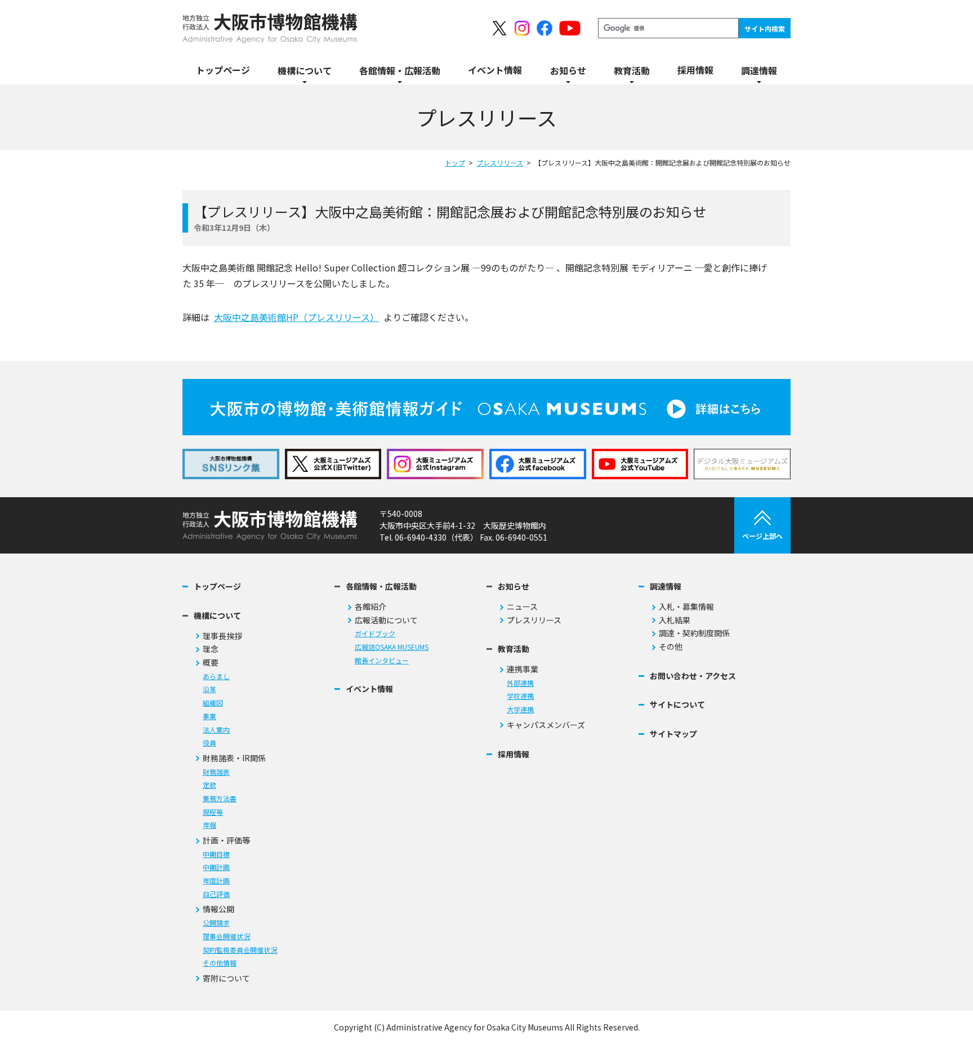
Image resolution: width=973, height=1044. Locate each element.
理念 (210, 649)
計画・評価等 (226, 840)
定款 (209, 785)
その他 (670, 647)
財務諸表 (216, 772)
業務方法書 (219, 799)
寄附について (226, 978)
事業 (209, 716)
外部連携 (520, 683)
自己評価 (216, 894)
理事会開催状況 (226, 937)
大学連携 (520, 710)
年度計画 (216, 881)
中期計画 (216, 867)
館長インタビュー (382, 661)
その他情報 (219, 963)
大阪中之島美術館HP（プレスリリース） (296, 317)
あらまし (216, 676)
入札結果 (674, 620)
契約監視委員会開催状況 (240, 950)
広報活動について (386, 620)
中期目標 (216, 854)
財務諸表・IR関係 (234, 758)
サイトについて (677, 705)
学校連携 (520, 696)
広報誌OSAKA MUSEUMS (392, 647)
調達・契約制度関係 (694, 633)
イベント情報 (369, 689)
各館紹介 (370, 607)
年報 (209, 825)
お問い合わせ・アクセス (693, 676)
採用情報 (513, 754)
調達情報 (665, 586)
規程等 (213, 812)
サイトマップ (673, 734)
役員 (209, 743)
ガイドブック (375, 634)
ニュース (522, 607)
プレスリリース (499, 162)
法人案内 (216, 730)
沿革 (209, 689)
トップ (455, 162)
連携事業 (522, 669)
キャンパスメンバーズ (546, 725)
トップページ (217, 586)
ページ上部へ (762, 536)
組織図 (213, 703)
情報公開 (218, 909)
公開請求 (216, 923)
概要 (210, 662)
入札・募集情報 (686, 607)
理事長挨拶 (222, 636)
